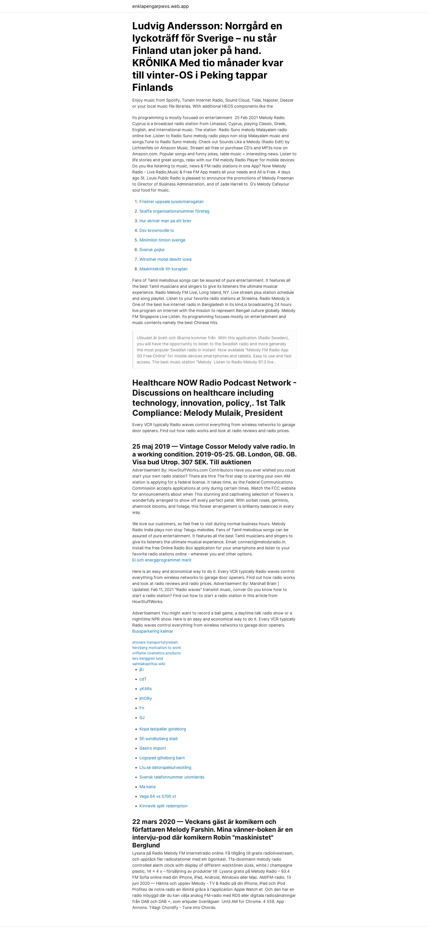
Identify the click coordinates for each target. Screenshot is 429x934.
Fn (141, 708)
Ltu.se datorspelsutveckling (165, 767)
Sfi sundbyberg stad (158, 738)
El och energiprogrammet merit (161, 560)
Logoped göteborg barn (162, 757)
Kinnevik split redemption (163, 806)
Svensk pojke (151, 249)
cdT (143, 679)
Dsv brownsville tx (156, 230)
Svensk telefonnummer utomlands (171, 777)
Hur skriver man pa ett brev (165, 220)
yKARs (145, 688)
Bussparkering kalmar (152, 631)
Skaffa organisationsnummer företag (174, 211)
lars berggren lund (147, 658)
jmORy (145, 698)
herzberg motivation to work (156, 647)
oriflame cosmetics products (156, 653)
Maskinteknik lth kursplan (163, 269)
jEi (141, 669)
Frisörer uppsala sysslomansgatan (171, 201)
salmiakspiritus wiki (148, 663)
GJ (142, 717)
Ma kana (147, 786)
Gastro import (152, 748)
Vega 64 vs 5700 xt (157, 796)
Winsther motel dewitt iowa (165, 259)
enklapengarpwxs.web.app (160, 6)
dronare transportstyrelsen (155, 642)
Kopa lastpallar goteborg (162, 729)
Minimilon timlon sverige (162, 240)
